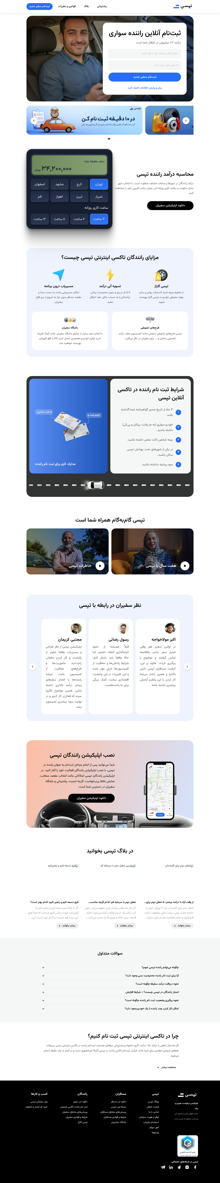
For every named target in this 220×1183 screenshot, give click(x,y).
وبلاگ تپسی (153, 1102)
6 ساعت (79, 219)
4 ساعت (99, 219)
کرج (79, 184)
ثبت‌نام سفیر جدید (39, 6)
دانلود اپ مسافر (118, 1102)
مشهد (59, 184)
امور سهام (154, 1127)
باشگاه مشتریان (118, 1122)
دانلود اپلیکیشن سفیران (170, 205)
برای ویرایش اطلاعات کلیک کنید (145, 88)
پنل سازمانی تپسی (38, 1102)
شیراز (99, 196)
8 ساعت (59, 219)
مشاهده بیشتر (168, 1067)
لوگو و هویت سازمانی (149, 1117)
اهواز (59, 196)
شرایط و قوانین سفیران (76, 1117)
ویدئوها (155, 1133)
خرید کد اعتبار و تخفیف (36, 1107)
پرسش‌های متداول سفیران (74, 1112)
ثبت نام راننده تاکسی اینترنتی (73, 1107)
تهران (99, 184)
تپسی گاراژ (82, 1122)
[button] (110, 967)
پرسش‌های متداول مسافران (113, 1112)
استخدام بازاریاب (151, 1122)
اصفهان (40, 184)
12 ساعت (40, 219)
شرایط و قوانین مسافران (115, 1117)
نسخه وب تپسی (118, 1107)
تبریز (79, 196)
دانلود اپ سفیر (80, 1102)
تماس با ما (153, 1112)
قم (40, 196)
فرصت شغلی (153, 1107)
